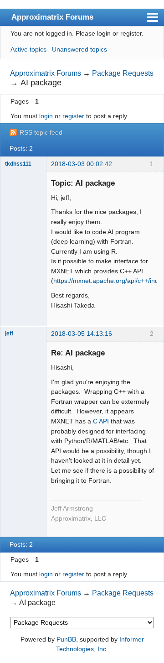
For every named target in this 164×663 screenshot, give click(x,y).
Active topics (28, 49)
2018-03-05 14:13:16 (81, 333)
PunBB (66, 639)
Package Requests (123, 73)
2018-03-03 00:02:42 (81, 163)
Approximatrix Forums (52, 16)
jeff (9, 333)
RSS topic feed (41, 132)
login (46, 116)
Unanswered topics (79, 49)
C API (101, 421)
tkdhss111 (18, 164)
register (73, 116)
